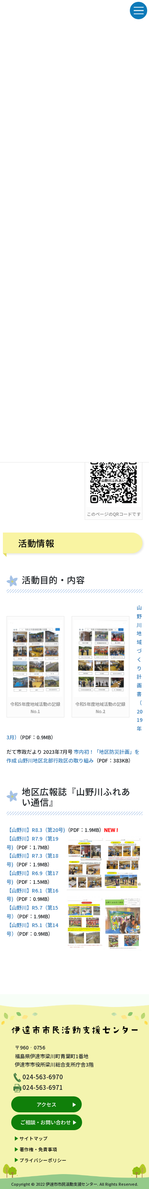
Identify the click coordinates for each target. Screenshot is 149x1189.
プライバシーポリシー (43, 1160)
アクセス (46, 1104)
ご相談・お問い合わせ (45, 1122)
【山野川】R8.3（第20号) (36, 829)
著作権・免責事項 (38, 1149)
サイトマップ (34, 1138)
